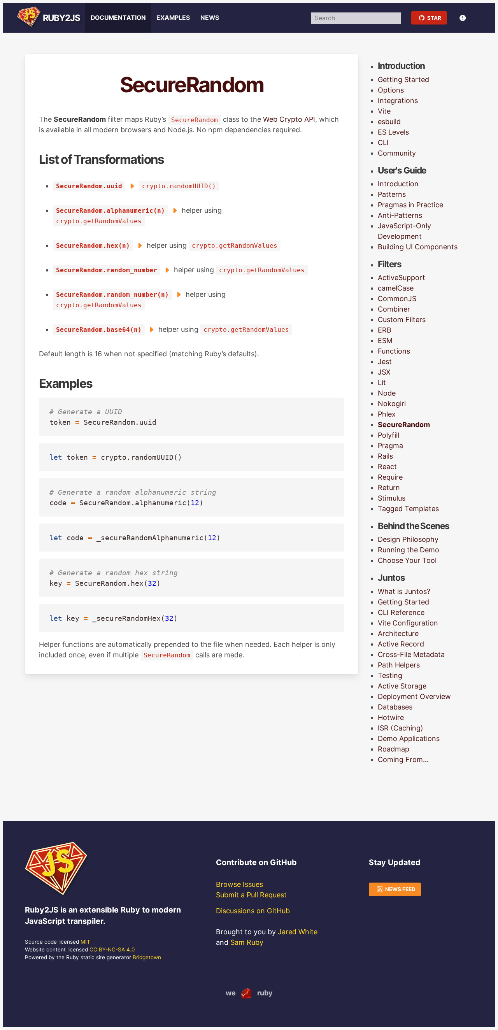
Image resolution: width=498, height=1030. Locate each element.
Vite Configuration (408, 623)
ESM (385, 340)
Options (391, 90)
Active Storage (402, 686)
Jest (385, 361)
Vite (384, 111)
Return (389, 487)
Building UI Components (418, 247)
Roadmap (393, 749)
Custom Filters (402, 319)
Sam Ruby (246, 942)
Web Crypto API (289, 119)
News (209, 17)
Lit (382, 382)
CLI (383, 142)
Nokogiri (392, 403)
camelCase (396, 288)
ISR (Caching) (400, 728)
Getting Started (403, 79)
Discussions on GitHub (253, 911)
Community (397, 153)
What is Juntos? (404, 591)
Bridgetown (147, 957)
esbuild (389, 121)
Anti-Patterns (400, 215)
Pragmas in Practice (410, 205)
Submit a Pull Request (251, 895)
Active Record (401, 644)
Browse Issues (239, 884)
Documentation (118, 17)
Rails (385, 456)
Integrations (398, 100)
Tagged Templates (408, 508)
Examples (173, 17)
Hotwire (391, 717)
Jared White (297, 932)
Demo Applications (409, 738)
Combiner (394, 309)
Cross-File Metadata (411, 654)
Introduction (398, 184)
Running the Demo (408, 550)
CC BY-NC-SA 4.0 (112, 949)
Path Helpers (399, 665)
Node (387, 393)
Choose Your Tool (407, 560)
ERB (384, 330)
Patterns (392, 194)
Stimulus (391, 498)
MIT (85, 942)
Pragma (390, 445)
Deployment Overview (414, 696)
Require (390, 477)
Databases (395, 707)
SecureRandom (404, 424)
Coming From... (403, 759)
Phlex (387, 414)
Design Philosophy (408, 539)
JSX (384, 372)
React (387, 466)
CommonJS (397, 298)
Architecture (398, 633)
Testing (390, 675)
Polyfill (388, 435)
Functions (394, 351)
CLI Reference (401, 612)
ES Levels (393, 132)
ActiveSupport (401, 277)
